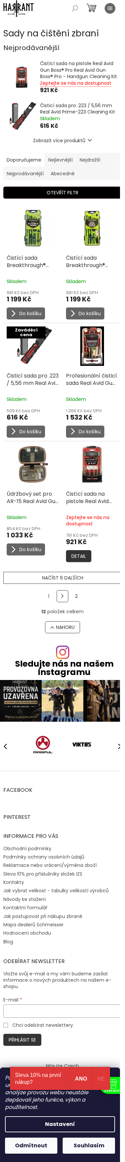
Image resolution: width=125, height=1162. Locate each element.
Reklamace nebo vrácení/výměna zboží (50, 865)
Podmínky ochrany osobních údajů (43, 857)
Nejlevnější (60, 160)
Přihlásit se (22, 1039)
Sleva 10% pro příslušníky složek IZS (42, 874)
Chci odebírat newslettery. (43, 1025)
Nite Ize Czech (62, 1066)
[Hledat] (75, 8)
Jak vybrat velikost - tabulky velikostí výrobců (56, 890)
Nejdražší (90, 160)
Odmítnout (31, 1145)
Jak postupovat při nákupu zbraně (42, 916)
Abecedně (63, 173)
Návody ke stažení (24, 899)
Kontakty (13, 882)
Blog (8, 941)
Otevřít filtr (62, 192)
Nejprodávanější (25, 173)
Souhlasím (89, 1145)
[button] (117, 746)
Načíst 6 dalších (62, 577)
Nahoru (65, 627)
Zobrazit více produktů (59, 140)
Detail (78, 556)
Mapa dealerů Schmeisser (33, 924)
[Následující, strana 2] (63, 596)
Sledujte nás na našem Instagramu (64, 668)
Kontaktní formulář (25, 907)
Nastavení (60, 1124)
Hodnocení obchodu (27, 933)
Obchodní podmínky (27, 848)
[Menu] (110, 8)
